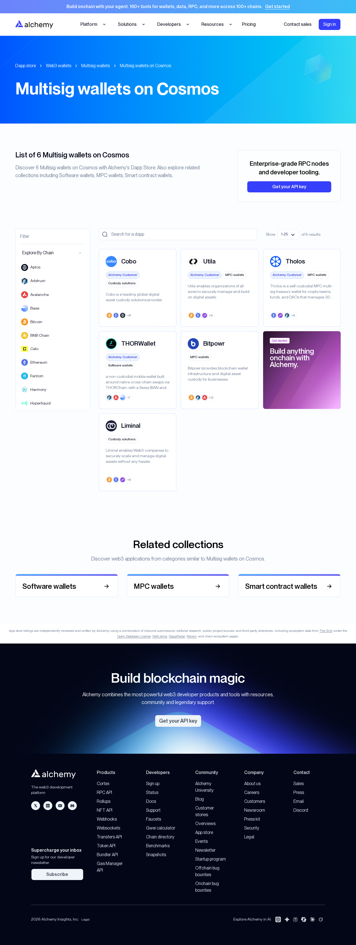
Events (201, 841)
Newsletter (205, 850)
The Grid (326, 631)
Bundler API (107, 854)
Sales (298, 783)
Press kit (252, 819)
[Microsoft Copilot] (303, 919)
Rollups (103, 801)
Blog (199, 799)
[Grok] (321, 919)
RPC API (104, 792)
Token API (106, 845)
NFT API (104, 810)
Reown (192, 636)
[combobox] (288, 234)
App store (204, 832)
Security (251, 828)
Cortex (103, 783)
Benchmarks (158, 845)
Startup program (210, 859)
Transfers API (109, 837)
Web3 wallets (58, 65)
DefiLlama (159, 636)
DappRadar (177, 636)
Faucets (153, 819)
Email (298, 801)
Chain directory (160, 837)
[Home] (34, 24)
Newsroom (254, 810)
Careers (251, 792)
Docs (151, 801)
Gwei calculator (160, 828)
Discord (300, 810)
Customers (254, 801)
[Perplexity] (295, 919)
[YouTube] (60, 805)
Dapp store (25, 65)
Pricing (249, 24)
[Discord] (72, 805)
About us (252, 783)
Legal (249, 837)
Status (152, 792)
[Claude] (312, 919)
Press (298, 792)
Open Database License (134, 636)
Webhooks (107, 819)
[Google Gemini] (287, 919)
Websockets (108, 828)
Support (153, 810)
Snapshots (156, 854)
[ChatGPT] (278, 919)
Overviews (205, 823)
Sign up (152, 783)
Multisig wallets (95, 65)
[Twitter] (35, 805)
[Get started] (178, 6)
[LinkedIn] (47, 805)
